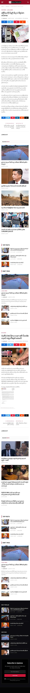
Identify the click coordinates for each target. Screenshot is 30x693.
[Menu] (2, 2)
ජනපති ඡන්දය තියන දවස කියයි (16, 262)
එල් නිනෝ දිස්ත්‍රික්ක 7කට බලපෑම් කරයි (13, 207)
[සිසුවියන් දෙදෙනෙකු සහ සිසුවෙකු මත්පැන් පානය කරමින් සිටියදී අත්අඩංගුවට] (5, 250)
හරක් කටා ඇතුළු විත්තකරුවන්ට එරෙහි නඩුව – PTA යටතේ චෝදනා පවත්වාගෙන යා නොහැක (14, 484)
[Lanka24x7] (15, 2)
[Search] (28, 2)
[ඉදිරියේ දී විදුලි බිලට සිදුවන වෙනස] (15, 34)
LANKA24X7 (5, 18)
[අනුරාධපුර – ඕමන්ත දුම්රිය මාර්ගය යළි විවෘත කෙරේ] (5, 257)
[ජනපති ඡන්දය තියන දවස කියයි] (5, 264)
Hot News (3, 332)
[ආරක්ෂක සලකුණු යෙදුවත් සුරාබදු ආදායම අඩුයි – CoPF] (15, 448)
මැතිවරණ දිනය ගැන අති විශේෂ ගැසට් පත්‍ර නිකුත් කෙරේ (9, 127)
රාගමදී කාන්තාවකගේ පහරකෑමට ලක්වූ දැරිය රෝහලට (20, 127)
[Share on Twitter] (10, 22)
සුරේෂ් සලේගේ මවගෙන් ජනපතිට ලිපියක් (13, 186)
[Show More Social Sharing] (27, 22)
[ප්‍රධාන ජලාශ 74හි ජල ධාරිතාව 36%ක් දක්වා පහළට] (15, 152)
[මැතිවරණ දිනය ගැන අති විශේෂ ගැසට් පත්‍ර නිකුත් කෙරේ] (15, 356)
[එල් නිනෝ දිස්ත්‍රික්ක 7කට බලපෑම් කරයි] (15, 198)
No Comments (19, 18)
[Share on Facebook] (4, 22)
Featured (3, 9)
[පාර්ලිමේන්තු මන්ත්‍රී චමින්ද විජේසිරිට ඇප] (5, 308)
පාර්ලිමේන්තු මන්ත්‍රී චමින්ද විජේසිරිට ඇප (18, 306)
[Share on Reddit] (23, 22)
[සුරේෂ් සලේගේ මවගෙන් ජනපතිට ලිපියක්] (15, 176)
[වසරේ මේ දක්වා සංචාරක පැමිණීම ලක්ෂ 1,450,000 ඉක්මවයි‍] (15, 219)
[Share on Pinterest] (16, 22)
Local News (10, 9)
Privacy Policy (12, 680)
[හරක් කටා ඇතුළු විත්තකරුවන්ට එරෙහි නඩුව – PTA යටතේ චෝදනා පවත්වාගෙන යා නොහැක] (15, 472)
